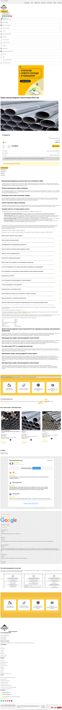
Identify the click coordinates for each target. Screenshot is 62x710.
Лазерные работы (4, 682)
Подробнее (3, 443)
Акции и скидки (3, 655)
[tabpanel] (31, 206)
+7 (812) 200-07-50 (6, 692)
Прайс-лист (37, 2)
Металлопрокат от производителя (8, 632)
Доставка (49, 2)
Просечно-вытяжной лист (5, 673)
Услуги (54, 2)
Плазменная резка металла (6, 685)
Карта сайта (3, 656)
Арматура (2, 660)
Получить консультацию (5, 403)
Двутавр (2, 667)
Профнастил (3, 663)
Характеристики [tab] (4, 167)
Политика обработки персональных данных (9, 706)
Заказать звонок (5, 14)
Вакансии (43, 2)
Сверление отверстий (5, 680)
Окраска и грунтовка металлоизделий (8, 687)
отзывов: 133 (2, 516)
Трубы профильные (4, 662)
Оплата (2, 650)
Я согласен (43, 706)
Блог (32, 2)
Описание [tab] (3, 171)
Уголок (1, 670)
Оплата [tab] (2, 173)
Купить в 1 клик (57, 149)
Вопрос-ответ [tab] (3, 169)
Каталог (4, 11)
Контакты (2, 653)
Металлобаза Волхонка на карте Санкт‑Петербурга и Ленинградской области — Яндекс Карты (31, 508)
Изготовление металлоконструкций (7, 677)
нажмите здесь (23, 707)
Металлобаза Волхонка (5, 514)
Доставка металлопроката (6, 688)
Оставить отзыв (3, 527)
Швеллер (2, 668)
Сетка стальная (3, 665)
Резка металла (3, 679)
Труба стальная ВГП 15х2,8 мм (49, 430)
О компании (27, 2)
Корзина (5, 18)
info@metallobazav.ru (6, 15)
